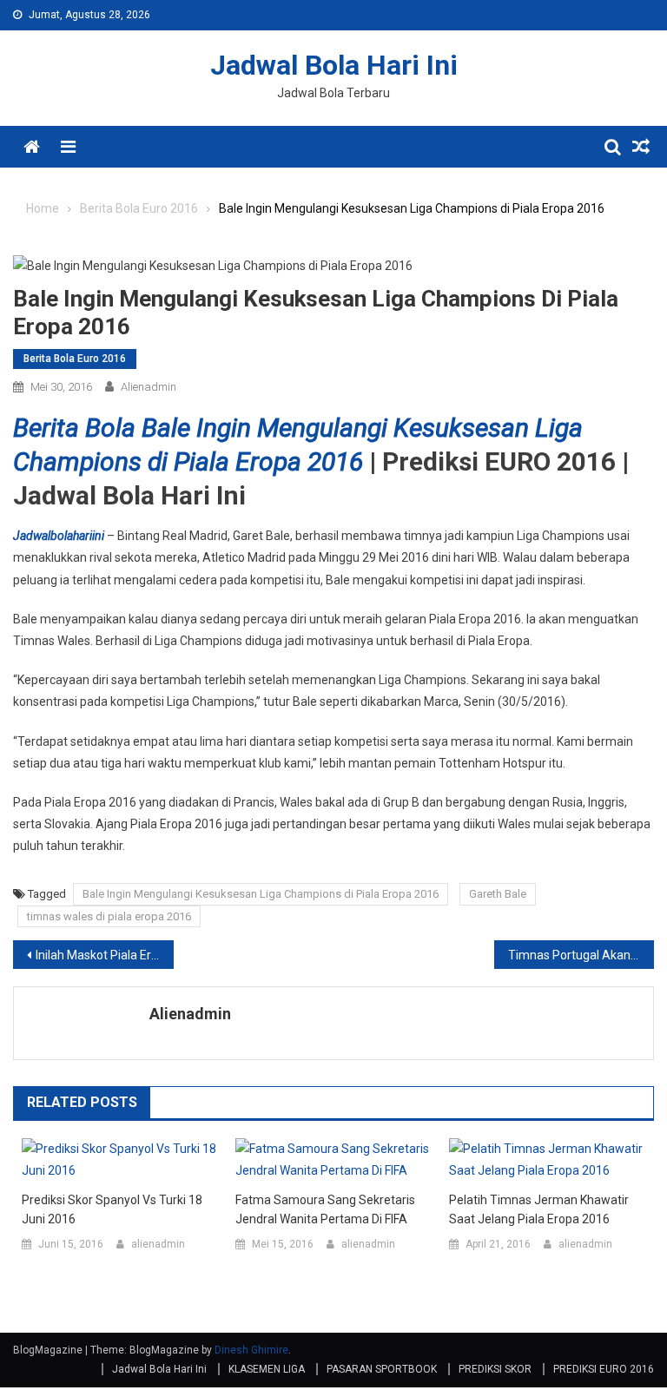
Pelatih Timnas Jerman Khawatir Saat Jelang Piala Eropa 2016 (539, 1209)
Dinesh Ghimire (251, 1350)
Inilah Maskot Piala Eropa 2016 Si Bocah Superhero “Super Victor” (105, 955)
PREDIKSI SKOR (495, 1369)
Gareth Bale (497, 893)
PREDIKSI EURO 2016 (603, 1369)
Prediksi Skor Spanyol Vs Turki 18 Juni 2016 (112, 1209)
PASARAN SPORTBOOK (382, 1369)
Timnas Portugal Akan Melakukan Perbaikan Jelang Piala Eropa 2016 (581, 955)
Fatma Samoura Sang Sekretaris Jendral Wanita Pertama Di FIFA (325, 1209)
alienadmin (148, 386)
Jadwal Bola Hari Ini (334, 65)
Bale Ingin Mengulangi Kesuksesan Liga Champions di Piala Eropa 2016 (261, 893)
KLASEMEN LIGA (266, 1369)
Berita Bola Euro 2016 (74, 358)
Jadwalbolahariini (58, 536)
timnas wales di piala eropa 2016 (109, 916)
